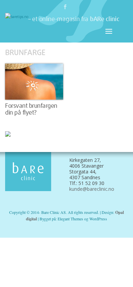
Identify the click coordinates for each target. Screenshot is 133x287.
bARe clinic (104, 19)
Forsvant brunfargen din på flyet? (31, 109)
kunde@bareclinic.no (91, 189)
